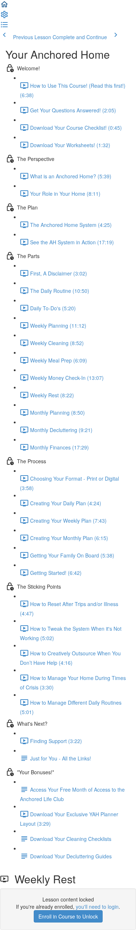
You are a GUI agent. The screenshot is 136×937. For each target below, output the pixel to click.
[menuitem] (4, 16)
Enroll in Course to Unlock (68, 916)
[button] (4, 6)
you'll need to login (97, 906)
